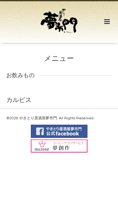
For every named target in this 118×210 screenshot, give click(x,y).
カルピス (18, 100)
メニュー (59, 58)
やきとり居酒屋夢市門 (38, 118)
